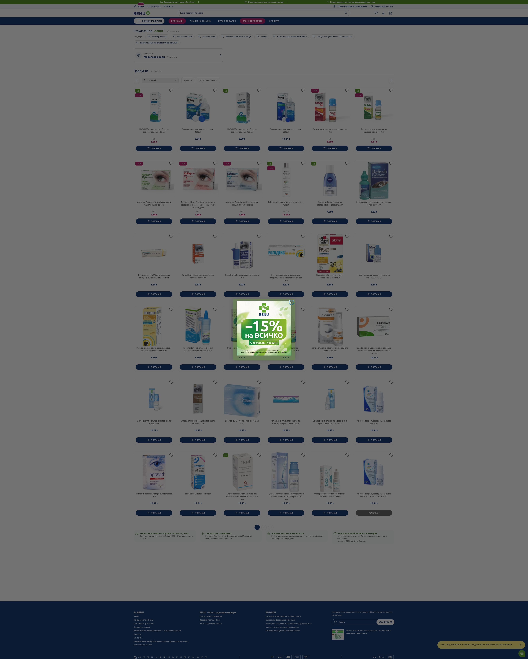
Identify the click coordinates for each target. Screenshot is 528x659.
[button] (264, 328)
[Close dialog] (291, 302)
